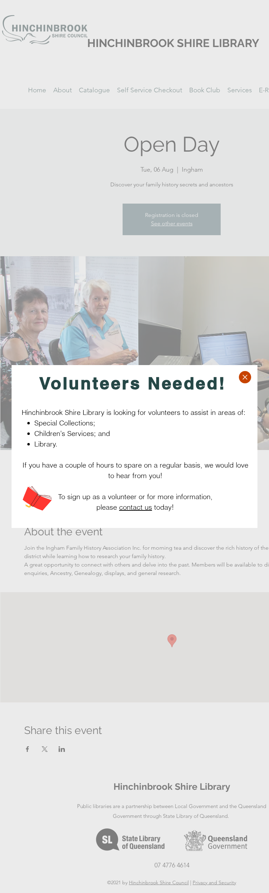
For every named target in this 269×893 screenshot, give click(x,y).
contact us (135, 507)
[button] (245, 377)
